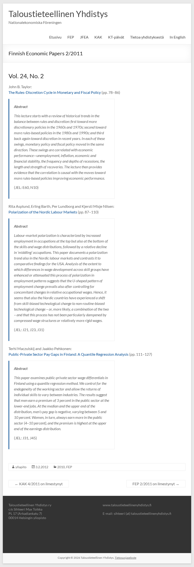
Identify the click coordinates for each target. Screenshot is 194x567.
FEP (70, 37)
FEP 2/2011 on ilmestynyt (155, 483)
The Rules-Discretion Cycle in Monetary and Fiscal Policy (55, 92)
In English (177, 37)
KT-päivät (116, 37)
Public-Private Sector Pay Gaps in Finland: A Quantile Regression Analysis (68, 354)
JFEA (84, 37)
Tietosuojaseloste (125, 557)
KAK (98, 37)
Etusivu (55, 37)
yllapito (20, 467)
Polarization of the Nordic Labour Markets (43, 212)
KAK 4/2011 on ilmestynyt (39, 483)
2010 (61, 467)
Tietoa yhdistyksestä (147, 37)
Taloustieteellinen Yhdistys (58, 14)
